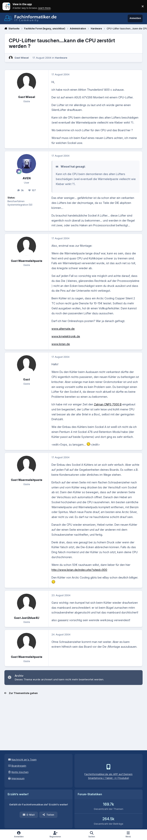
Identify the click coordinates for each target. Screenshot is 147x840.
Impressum (17, 778)
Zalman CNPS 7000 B (108, 404)
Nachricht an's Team (24, 759)
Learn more (6, 6)
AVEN (27, 178)
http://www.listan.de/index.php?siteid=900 (79, 569)
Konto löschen (20, 772)
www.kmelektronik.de (65, 336)
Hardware (61, 57)
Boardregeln (18, 765)
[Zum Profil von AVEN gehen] (26, 163)
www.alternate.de (63, 328)
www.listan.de (60, 344)
